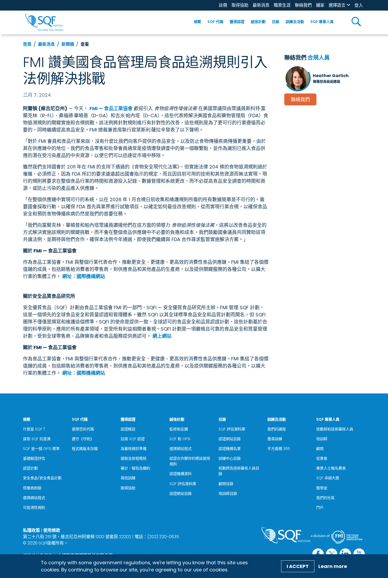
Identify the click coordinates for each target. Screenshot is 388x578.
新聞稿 (67, 44)
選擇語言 (337, 5)
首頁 (27, 44)
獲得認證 (237, 21)
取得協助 (239, 5)
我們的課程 (276, 429)
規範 (197, 21)
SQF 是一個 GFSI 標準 (41, 448)
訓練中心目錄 (230, 458)
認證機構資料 (180, 473)
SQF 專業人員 (322, 21)
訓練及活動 (295, 21)
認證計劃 (30, 468)
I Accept (298, 566)
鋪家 (320, 5)
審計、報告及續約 (135, 468)
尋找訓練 (128, 478)
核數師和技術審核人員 (334, 429)
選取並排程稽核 (133, 458)
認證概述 (128, 429)
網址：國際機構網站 (83, 276)
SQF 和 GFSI (179, 438)
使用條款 (51, 530)
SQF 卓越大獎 (327, 478)
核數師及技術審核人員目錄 (239, 471)
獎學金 (321, 488)
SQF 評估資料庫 (182, 483)
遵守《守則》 (83, 438)
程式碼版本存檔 (85, 448)
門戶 (320, 507)
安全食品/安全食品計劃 (42, 478)
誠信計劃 (258, 21)
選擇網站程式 (34, 497)
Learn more (332, 566)
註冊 (223, 5)
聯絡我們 (303, 5)
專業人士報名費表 (331, 468)
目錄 (275, 21)
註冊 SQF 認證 (133, 438)
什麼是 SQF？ (34, 429)
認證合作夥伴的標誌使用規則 (189, 461)
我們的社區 (325, 497)
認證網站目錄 (180, 493)
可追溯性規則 (34, 507)
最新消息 (261, 5)
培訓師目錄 (228, 493)
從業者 (321, 458)
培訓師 (321, 438)
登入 (358, 5)
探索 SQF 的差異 (37, 438)
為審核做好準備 (133, 448)
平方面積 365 (278, 448)
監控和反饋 (178, 429)
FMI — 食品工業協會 (111, 108)
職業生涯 (282, 5)
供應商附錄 (32, 488)
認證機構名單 (230, 448)
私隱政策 (31, 530)
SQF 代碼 (215, 21)
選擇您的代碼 (83, 429)
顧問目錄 (226, 483)
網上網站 (162, 336)
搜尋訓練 (274, 438)
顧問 (320, 448)
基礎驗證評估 (34, 458)
